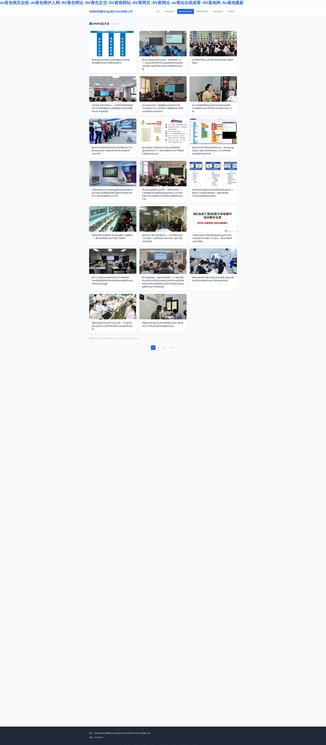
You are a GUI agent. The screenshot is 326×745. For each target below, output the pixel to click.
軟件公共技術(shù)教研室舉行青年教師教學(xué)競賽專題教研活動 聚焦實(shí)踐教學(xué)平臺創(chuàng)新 (112, 280)
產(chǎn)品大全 (185, 11)
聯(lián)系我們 (202, 11)
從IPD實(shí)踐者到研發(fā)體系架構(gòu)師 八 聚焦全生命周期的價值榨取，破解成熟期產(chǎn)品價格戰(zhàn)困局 (212, 193)
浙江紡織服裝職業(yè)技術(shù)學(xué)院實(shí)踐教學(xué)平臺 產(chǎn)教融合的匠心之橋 (212, 108)
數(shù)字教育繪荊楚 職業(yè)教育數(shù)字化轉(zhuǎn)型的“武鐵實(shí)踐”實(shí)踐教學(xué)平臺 (112, 150)
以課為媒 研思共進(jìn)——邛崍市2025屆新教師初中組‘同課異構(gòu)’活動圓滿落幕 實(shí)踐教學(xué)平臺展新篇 (112, 108)
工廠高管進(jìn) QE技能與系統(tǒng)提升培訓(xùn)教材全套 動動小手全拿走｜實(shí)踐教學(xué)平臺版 (212, 238)
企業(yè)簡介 (169, 11)
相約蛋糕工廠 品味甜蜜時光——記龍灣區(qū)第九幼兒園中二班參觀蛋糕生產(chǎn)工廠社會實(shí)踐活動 (162, 238)
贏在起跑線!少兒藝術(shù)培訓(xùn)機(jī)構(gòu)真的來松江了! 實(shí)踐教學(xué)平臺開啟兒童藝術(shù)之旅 (163, 150)
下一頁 (171, 348)
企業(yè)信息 (218, 11)
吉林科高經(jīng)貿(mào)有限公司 (111, 11)
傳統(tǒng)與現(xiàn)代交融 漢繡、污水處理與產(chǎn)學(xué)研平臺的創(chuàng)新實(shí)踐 (112, 326)
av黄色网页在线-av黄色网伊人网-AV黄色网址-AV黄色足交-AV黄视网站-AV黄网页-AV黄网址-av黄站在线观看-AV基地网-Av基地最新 (122, 2)
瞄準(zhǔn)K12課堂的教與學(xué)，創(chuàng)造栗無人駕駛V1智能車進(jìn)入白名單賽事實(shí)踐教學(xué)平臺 (213, 150)
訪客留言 (231, 11)
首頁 (158, 11)
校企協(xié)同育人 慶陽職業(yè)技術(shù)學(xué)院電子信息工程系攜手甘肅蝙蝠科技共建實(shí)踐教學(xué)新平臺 (162, 108)
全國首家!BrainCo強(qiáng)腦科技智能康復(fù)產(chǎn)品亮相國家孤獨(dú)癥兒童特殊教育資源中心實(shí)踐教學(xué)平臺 (112, 193)
